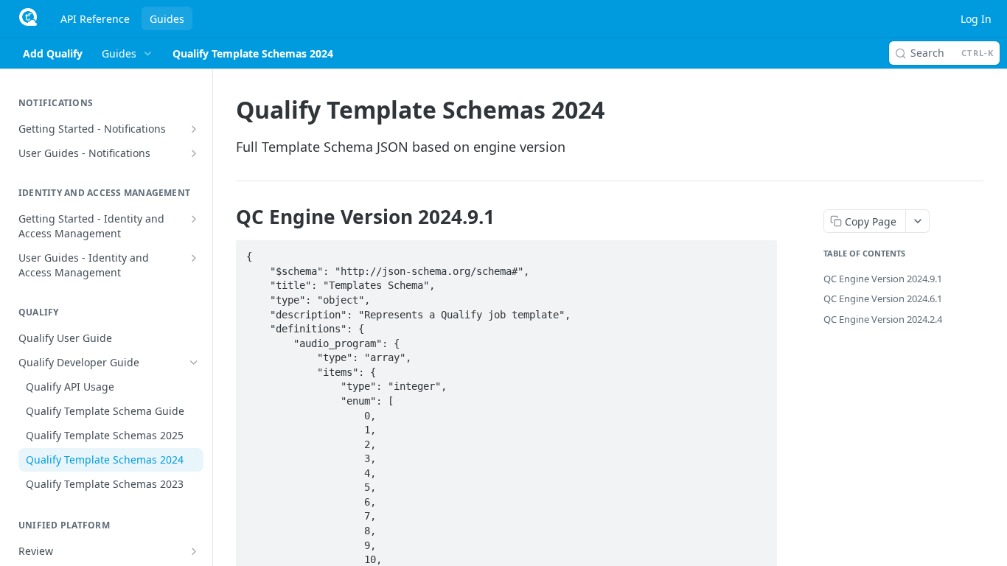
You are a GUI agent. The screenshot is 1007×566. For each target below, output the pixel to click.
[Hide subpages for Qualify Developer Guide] (194, 362)
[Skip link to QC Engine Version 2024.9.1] (226, 217)
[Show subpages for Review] (194, 551)
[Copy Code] (759, 252)
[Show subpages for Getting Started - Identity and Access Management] (194, 219)
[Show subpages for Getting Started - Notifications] (194, 129)
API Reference (95, 19)
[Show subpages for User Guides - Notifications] (194, 153)
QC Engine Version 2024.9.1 (882, 278)
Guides (167, 19)
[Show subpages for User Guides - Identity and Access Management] (194, 258)
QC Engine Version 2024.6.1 (882, 298)
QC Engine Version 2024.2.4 (882, 319)
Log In (976, 19)
